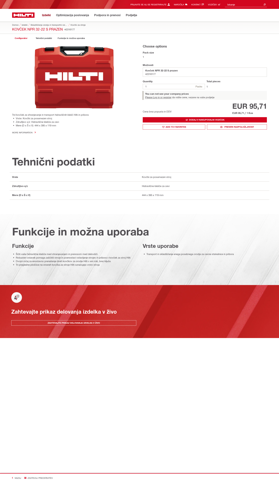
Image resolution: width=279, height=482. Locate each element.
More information (22, 132)
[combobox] (246, 4)
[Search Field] (264, 4)
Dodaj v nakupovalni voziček (206, 119)
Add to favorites (176, 127)
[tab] (21, 38)
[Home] (23, 15)
